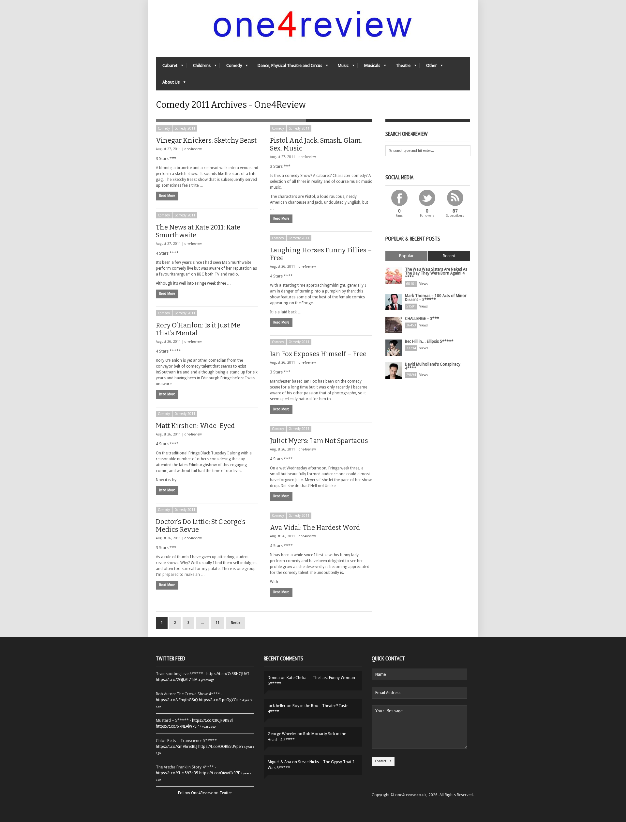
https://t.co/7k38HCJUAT (227, 674)
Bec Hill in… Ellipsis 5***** (429, 341)
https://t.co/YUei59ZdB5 (177, 773)
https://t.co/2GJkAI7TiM (177, 679)
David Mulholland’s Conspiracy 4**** (432, 366)
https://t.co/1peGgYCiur (220, 700)
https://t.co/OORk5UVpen (220, 746)
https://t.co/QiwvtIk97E (219, 773)
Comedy (231, 67)
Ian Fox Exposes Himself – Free (318, 354)
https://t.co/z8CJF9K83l (212, 720)
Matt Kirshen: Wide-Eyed (195, 426)
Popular (406, 255)
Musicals (369, 67)
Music (340, 67)
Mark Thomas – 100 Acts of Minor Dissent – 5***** (436, 297)
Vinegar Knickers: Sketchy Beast (206, 140)
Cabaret (166, 67)
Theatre (399, 67)
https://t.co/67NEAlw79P (177, 726)
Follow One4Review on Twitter (205, 793)
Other (428, 67)
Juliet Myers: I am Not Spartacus (319, 441)
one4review (193, 149)
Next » (235, 622)
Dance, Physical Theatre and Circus (286, 67)
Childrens (198, 67)
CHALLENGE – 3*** (422, 318)
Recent (449, 255)
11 (217, 622)
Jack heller (277, 705)
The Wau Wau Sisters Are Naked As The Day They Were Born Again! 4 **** (436, 273)
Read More (167, 196)
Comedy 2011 (184, 128)
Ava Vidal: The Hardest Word (315, 527)
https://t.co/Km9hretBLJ (176, 746)
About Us (168, 84)
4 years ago (206, 680)
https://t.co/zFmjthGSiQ (177, 700)
